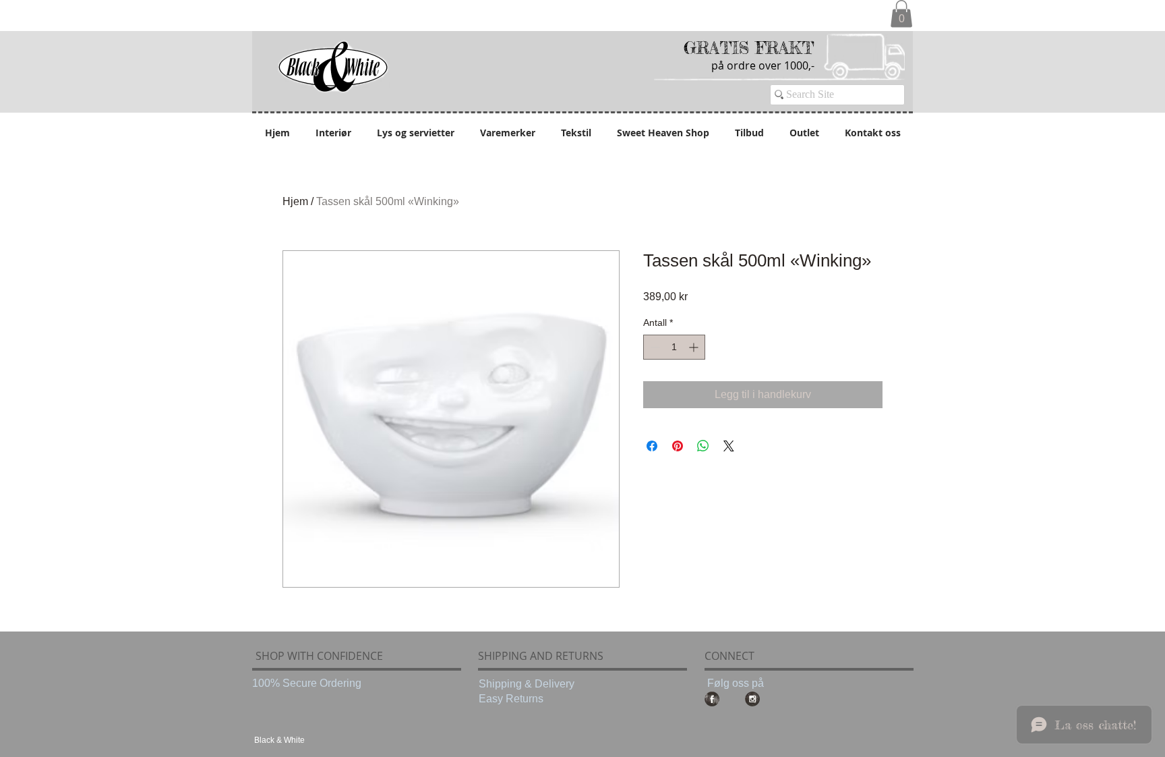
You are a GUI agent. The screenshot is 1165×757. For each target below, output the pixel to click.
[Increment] (694, 347)
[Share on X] (729, 446)
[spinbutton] (674, 347)
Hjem (295, 201)
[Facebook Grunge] (712, 699)
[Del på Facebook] (652, 446)
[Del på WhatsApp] (703, 446)
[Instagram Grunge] (752, 699)
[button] (901, 14)
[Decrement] (653, 347)
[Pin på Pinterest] (677, 446)
